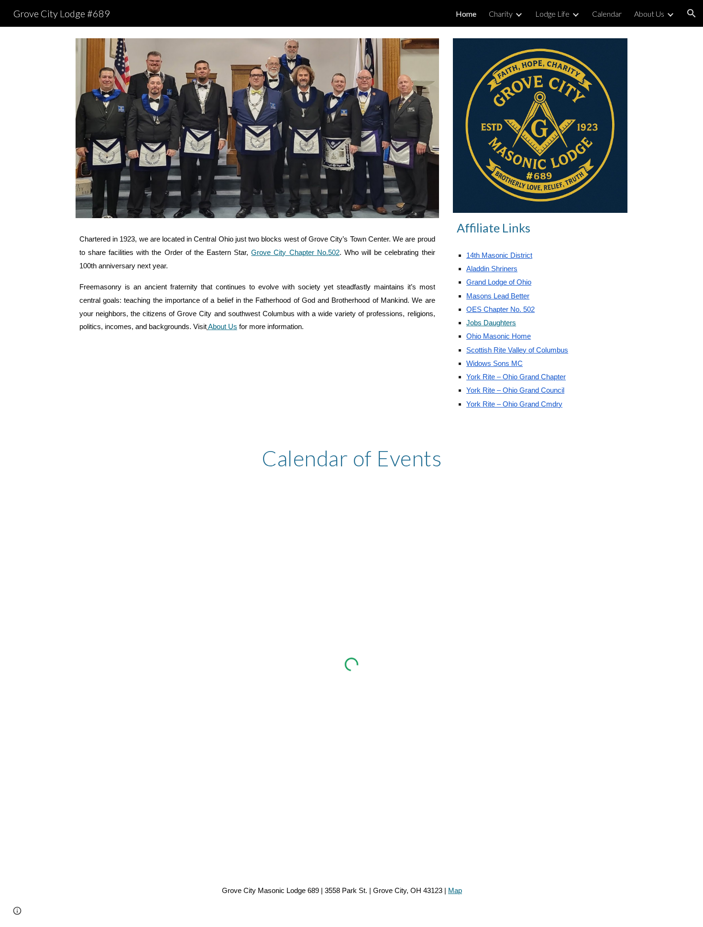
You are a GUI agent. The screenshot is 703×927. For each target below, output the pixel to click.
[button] (691, 13)
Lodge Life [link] (552, 13)
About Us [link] (649, 13)
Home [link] (466, 13)
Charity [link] (501, 13)
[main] (257, 283)
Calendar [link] (607, 13)
